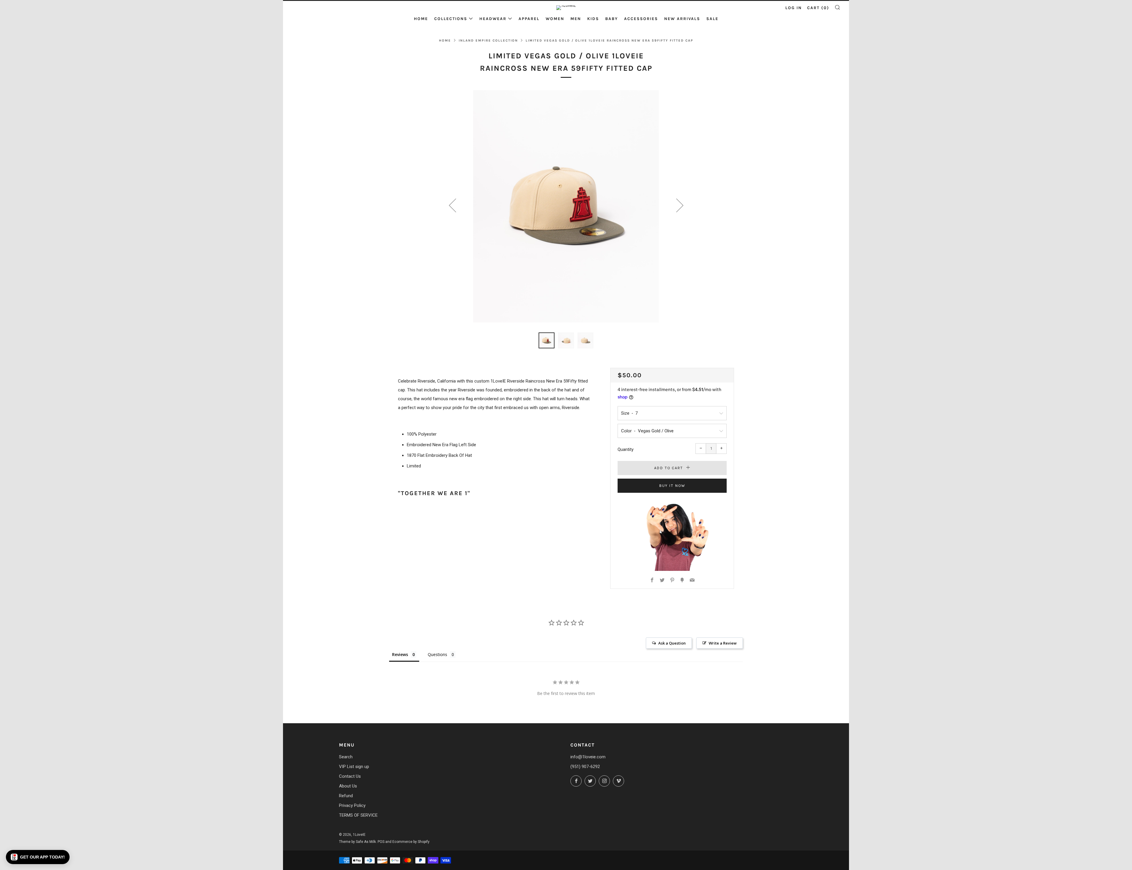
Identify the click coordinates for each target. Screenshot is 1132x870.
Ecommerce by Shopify (411, 842)
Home (421, 18)
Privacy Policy (352, 805)
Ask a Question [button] (672, 643)
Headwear (492, 18)
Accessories (641, 18)
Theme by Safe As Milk (357, 842)
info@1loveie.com (588, 756)
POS (381, 842)
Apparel (529, 18)
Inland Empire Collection (488, 40)
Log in (793, 7)
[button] (38, 857)
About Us (348, 786)
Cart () (818, 7)
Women (555, 18)
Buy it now (672, 485)
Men (575, 18)
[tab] (547, 340)
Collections (450, 18)
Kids (593, 18)
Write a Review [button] (723, 643)
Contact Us (350, 776)
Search (346, 756)
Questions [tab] (437, 654)
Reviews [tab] (400, 654)
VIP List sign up (354, 766)
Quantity (626, 449)
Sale (712, 18)
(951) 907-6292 (585, 766)
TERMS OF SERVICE (358, 815)
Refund (346, 795)
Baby (611, 18)
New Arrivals (682, 18)
